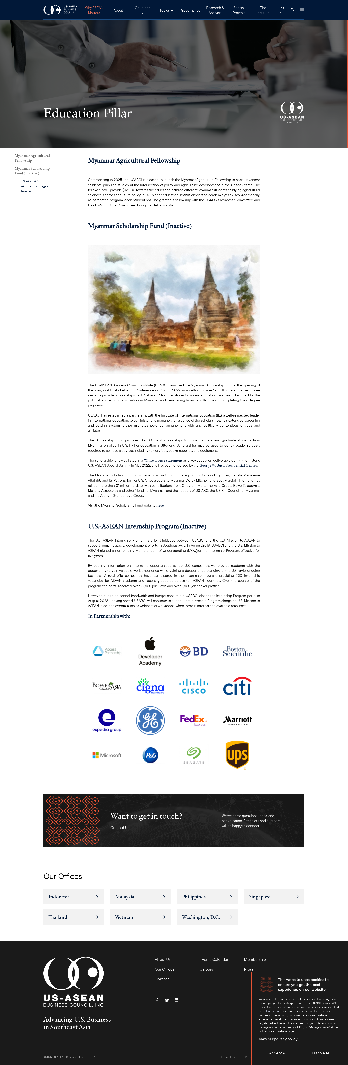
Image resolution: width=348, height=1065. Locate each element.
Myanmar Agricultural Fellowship (32, 158)
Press (249, 969)
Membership (255, 959)
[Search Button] (292, 9)
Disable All (321, 1052)
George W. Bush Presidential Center (228, 465)
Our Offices (164, 969)
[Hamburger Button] (302, 9)
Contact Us (119, 827)
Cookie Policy (274, 1011)
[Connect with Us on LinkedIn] (176, 1000)
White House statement (163, 460)
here (160, 505)
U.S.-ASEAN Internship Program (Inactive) (35, 186)
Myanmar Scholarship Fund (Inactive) (32, 171)
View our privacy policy (278, 1038)
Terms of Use (228, 1057)
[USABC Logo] (61, 10)
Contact (162, 978)
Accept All (277, 1052)
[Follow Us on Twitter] (167, 1000)
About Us (163, 959)
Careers (206, 969)
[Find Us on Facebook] (157, 1000)
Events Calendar (214, 959)
